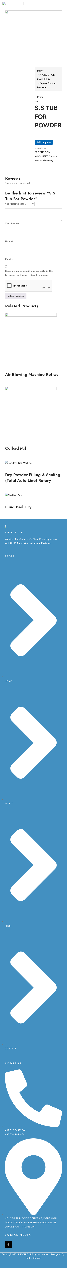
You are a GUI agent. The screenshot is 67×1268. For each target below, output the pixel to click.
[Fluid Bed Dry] (13, 495)
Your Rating (12, 204)
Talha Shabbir (33, 1258)
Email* (9, 259)
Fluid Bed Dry (18, 507)
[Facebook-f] (8, 1244)
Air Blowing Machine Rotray (31, 374)
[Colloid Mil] (31, 412)
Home (40, 70)
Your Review (12, 223)
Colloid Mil (15, 448)
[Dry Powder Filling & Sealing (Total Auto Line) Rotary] (18, 462)
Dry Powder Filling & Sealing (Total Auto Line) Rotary (32, 478)
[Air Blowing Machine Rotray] (31, 338)
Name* (9, 241)
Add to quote (44, 142)
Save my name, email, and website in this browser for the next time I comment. (29, 273)
